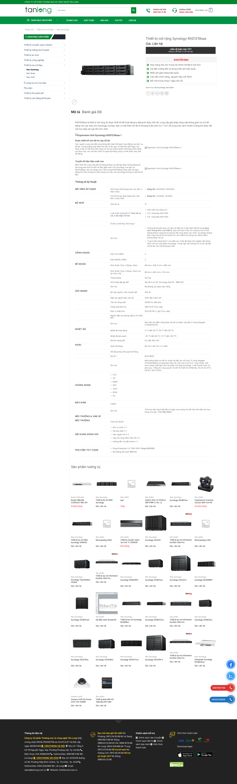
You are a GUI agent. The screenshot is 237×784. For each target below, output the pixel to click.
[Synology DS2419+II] (156, 643)
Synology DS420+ (153, 540)
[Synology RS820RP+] (131, 563)
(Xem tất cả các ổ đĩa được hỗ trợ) (125, 214)
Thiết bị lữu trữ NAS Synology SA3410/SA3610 (104, 502)
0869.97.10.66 (125, 743)
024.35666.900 (42, 754)
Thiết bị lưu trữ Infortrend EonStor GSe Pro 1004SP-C (180, 657)
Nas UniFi (30, 77)
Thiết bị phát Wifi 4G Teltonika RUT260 (105, 700)
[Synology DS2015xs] (82, 643)
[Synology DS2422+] (181, 563)
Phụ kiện (28, 88)
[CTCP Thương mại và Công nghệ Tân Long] (38, 10)
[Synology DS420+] (156, 524)
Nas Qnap (30, 73)
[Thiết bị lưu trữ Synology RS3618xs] (131, 603)
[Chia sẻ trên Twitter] (153, 93)
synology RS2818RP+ (204, 580)
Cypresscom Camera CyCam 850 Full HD (204, 501)
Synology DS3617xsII (80, 620)
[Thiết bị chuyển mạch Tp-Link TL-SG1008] (131, 524)
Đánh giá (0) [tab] (92, 112)
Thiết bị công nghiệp (34, 60)
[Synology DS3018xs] (107, 643)
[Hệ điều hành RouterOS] (107, 603)
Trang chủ (71, 20)
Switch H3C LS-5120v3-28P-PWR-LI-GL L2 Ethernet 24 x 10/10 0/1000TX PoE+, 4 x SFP (156, 503)
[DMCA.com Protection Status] (176, 764)
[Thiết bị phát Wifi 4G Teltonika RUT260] (107, 683)
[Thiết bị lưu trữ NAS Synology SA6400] (82, 524)
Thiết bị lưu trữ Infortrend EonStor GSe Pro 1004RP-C (106, 578)
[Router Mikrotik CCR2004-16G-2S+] (82, 484)
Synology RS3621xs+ (179, 500)
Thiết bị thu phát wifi (34, 93)
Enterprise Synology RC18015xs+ (203, 660)
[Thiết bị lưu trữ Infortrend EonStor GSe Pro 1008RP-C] (181, 603)
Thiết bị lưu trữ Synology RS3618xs (131, 621)
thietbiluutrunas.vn (68, 770)
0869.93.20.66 (105, 743)
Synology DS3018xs (104, 660)
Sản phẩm (170, 87)
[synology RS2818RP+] (206, 563)
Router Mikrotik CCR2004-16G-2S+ (79, 501)
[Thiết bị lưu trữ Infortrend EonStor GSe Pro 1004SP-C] (181, 641)
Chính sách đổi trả (144, 741)
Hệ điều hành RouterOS (106, 620)
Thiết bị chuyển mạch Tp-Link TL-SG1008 (129, 541)
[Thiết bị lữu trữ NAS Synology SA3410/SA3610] (107, 484)
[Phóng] (74, 102)
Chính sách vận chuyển (150, 737)
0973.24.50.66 (113, 736)
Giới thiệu (89, 20)
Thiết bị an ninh (31, 55)
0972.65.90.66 (117, 753)
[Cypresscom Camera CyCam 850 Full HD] (206, 484)
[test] (131, 484)
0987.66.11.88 (73, 754)
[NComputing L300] (206, 524)
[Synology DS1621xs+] (156, 563)
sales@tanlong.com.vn (35, 770)
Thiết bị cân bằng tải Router (37, 98)
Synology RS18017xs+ (154, 620)
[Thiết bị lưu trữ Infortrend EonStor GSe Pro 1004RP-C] (107, 561)
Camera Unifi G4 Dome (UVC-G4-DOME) (81, 700)
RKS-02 (179, 282)
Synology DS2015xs (79, 660)
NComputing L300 (203, 540)
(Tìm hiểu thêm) (165, 412)
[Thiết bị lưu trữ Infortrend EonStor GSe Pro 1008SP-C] (181, 524)
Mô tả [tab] (75, 112)
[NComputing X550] (107, 524)
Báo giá (104, 20)
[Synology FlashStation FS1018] (82, 563)
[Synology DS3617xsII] (82, 603)
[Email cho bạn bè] (157, 93)
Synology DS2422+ (178, 580)
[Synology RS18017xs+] (156, 603)
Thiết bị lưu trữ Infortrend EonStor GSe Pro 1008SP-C (180, 542)
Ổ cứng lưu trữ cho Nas (35, 83)
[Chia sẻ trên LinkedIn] (167, 93)
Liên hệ (132, 20)
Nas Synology (63, 29)
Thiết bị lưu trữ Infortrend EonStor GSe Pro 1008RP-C (180, 622)
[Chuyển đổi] (64, 44)
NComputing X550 (104, 540)
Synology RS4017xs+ (129, 660)
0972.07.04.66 (104, 749)
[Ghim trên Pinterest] (162, 93)
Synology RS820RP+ (129, 580)
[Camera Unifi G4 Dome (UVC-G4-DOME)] (82, 683)
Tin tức (118, 20)
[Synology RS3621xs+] (181, 484)
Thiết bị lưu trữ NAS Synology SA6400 (79, 541)
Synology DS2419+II (154, 660)
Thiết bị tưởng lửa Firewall (36, 50)
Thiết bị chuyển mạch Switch (38, 45)
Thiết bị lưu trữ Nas (45, 29)
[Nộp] (133, 10)
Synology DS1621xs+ (154, 580)
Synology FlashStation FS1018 (80, 581)
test (122, 500)
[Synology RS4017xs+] (131, 643)
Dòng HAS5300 (148, 448)
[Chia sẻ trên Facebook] (148, 93)
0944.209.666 (44, 766)
